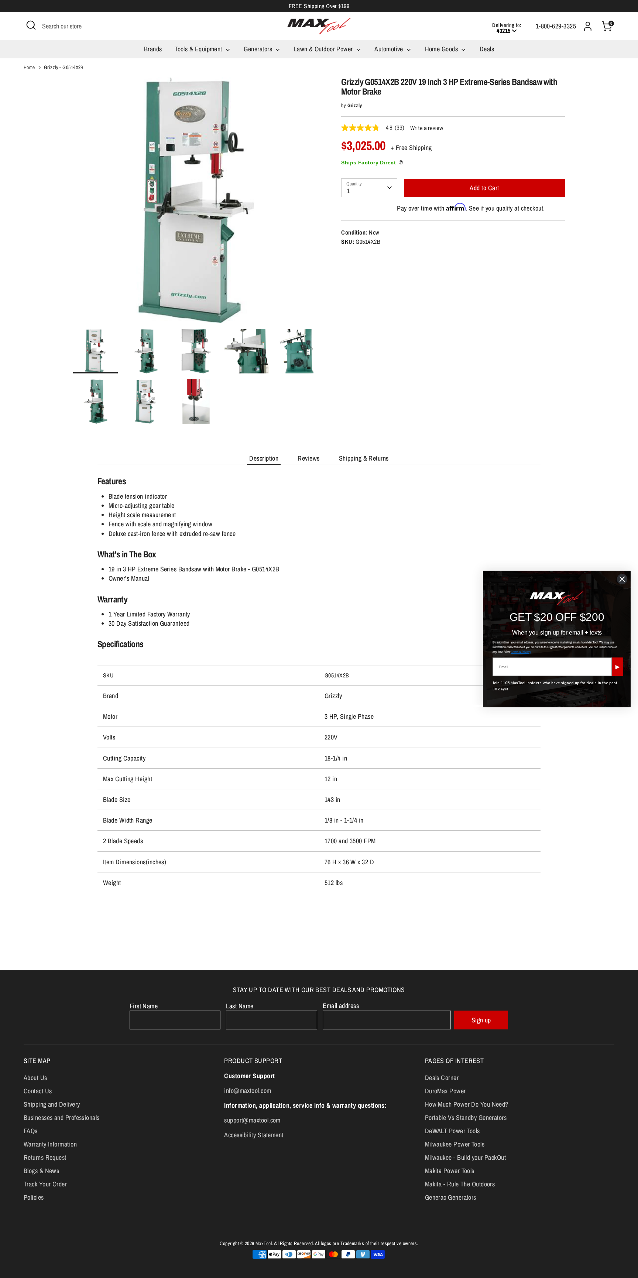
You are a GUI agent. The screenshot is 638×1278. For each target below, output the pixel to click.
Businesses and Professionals (62, 1117)
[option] (196, 203)
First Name (144, 1006)
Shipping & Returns (364, 458)
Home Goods (442, 49)
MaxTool (263, 1243)
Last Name (239, 1006)
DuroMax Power (445, 1091)
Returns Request (45, 1157)
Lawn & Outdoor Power (324, 49)
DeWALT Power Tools (452, 1130)
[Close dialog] (622, 579)
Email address (341, 1005)
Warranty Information (50, 1144)
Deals (487, 49)
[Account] (587, 26)
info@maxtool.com (247, 1090)
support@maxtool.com (252, 1120)
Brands (153, 49)
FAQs (31, 1130)
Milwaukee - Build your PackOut (465, 1157)
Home (29, 67)
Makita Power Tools (449, 1170)
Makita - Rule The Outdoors (460, 1184)
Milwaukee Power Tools (454, 1144)
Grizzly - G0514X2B (63, 67)
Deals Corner (442, 1077)
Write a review (426, 128)
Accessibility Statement (253, 1134)
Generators (259, 49)
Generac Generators (450, 1197)
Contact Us (38, 1091)
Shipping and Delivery (52, 1104)
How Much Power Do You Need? (466, 1104)
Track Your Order (45, 1184)
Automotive (389, 49)
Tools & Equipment (199, 49)
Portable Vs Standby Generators (466, 1117)
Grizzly (354, 105)
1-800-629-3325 (556, 26)
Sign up (481, 1020)
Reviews (308, 458)
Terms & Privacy (521, 652)
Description (263, 458)
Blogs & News (41, 1170)
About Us (35, 1077)
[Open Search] (31, 25)
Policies (34, 1197)
